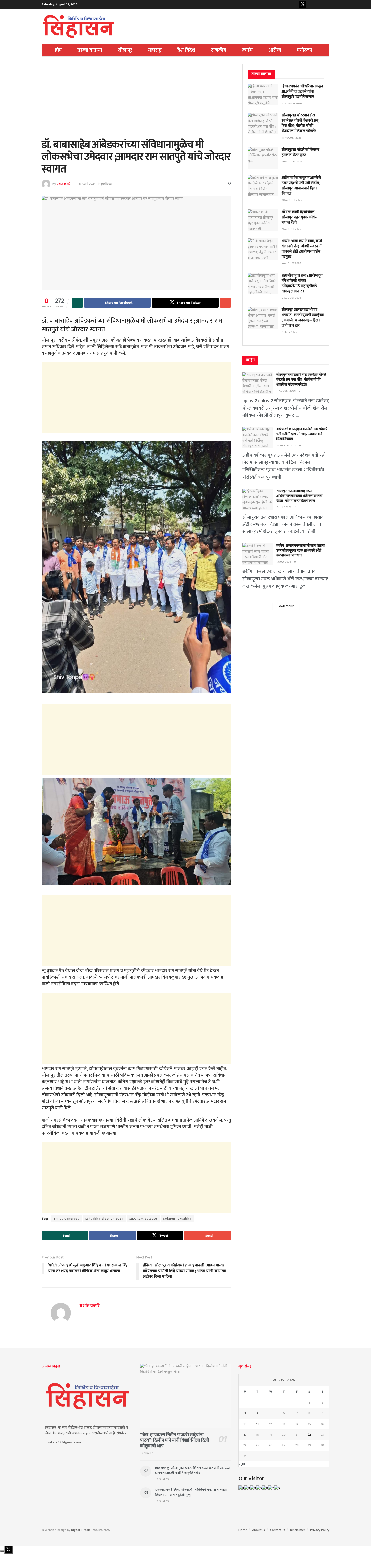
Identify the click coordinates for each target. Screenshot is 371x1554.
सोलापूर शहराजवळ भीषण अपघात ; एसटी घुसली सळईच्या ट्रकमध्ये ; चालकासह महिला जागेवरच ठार (303, 318)
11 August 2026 (286, 391)
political (106, 183)
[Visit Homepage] (78, 26)
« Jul (242, 1464)
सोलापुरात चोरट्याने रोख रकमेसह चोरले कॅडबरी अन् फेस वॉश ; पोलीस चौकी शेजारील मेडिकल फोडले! (300, 123)
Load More (286, 606)
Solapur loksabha (177, 1218)
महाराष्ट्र (155, 50)
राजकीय (218, 50)
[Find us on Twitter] (302, 4)
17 (245, 1434)
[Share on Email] (225, 303)
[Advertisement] (136, 101)
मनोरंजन (304, 50)
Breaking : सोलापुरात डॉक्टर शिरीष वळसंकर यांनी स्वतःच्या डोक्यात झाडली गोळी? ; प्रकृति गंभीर (192, 1470)
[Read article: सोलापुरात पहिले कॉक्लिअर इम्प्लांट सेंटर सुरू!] (263, 158)
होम (58, 50)
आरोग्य (275, 50)
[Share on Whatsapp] (77, 303)
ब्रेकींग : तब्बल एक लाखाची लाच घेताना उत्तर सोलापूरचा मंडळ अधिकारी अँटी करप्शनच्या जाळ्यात (300, 550)
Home (242, 1530)
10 (245, 1424)
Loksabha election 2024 (104, 1218)
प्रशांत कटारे (63, 183)
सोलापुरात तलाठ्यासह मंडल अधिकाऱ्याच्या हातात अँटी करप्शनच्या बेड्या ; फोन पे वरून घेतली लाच (299, 496)
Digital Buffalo (81, 1529)
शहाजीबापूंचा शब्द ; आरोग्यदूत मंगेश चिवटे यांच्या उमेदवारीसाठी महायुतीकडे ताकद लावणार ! (302, 283)
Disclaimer (297, 1530)
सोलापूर (125, 50)
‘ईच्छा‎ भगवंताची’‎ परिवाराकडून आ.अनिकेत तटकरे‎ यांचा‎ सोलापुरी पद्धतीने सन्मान (302, 91)
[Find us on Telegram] (326, 4)
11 (257, 1424)
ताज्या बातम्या (89, 50)
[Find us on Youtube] (310, 4)
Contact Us (277, 1530)
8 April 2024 (87, 183)
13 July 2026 (283, 562)
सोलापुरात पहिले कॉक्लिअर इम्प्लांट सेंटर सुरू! (300, 152)
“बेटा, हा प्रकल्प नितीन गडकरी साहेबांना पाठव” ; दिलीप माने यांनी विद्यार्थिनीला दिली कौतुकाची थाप (174, 1440)
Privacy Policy (319, 1530)
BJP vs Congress (67, 1218)
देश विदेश (186, 50)
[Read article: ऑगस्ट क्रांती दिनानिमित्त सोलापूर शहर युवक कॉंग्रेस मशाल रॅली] (263, 220)
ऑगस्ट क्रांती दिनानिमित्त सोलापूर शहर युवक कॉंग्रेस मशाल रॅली (299, 217)
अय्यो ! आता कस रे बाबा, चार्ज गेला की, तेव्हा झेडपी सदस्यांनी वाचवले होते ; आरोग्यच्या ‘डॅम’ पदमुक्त (302, 249)
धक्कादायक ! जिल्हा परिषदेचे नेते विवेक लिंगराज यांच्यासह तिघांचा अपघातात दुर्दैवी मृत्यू (191, 1492)
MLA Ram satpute (143, 1218)
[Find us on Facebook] (295, 4)
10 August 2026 (286, 445)
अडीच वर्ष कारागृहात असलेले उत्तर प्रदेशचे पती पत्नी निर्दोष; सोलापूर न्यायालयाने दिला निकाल (301, 186)
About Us (258, 1530)
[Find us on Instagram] (318, 4)
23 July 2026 (284, 507)
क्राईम (247, 50)
